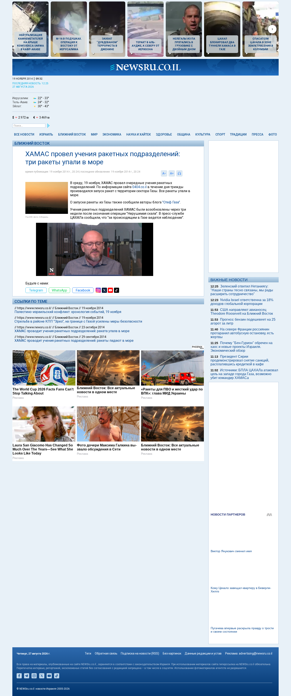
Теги (88, 653)
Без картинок (172, 653)
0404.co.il (139, 187)
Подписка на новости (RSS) (140, 653)
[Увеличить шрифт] (172, 173)
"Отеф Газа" (171, 202)
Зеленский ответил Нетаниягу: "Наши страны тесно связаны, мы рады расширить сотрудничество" (241, 290)
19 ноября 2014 (92, 308)
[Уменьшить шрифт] (164, 173)
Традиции (238, 134)
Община (183, 134)
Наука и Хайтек (138, 134)
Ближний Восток (72, 134)
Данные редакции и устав (203, 653)
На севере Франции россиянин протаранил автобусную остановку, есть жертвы (242, 333)
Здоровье (164, 134)
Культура (202, 134)
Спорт (220, 134)
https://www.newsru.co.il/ (34, 308)
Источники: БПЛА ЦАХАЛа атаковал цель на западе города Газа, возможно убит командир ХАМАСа (244, 374)
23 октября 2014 (93, 327)
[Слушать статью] (183, 173)
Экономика (111, 134)
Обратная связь (106, 653)
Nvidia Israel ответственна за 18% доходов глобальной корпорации (241, 302)
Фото (272, 134)
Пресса (257, 134)
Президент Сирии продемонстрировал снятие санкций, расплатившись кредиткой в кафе (239, 360)
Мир (94, 134)
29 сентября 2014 (94, 337)
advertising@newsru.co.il (255, 653)
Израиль (46, 134)
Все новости (24, 134)
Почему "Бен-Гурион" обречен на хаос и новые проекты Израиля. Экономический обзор (241, 346)
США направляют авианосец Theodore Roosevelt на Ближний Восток (241, 311)
